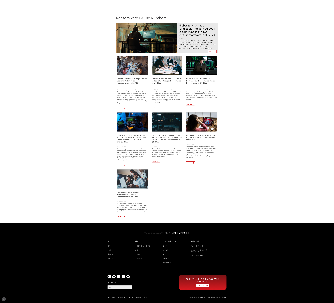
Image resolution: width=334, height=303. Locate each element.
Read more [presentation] (120, 108)
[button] (120, 287)
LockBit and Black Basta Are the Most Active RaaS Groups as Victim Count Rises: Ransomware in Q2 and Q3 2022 (132, 138)
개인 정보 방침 (112, 297)
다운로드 (137, 254)
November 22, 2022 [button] (121, 146)
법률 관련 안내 (122, 297)
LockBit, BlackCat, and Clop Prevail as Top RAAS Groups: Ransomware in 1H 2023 (167, 81)
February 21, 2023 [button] (190, 88)
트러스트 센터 (167, 262)
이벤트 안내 (166, 258)
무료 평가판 (138, 258)
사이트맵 (146, 297)
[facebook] (114, 276)
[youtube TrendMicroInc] (128, 276)
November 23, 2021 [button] (121, 201)
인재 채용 (165, 250)
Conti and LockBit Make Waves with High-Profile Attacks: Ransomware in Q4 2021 (201, 137)
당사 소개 (165, 246)
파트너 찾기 (111, 258)
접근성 (131, 297)
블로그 (109, 246)
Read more (211, 51)
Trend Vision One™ (153, 233)
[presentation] (132, 65)
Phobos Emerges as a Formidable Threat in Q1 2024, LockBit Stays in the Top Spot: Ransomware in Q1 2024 (196, 30)
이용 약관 (138, 297)
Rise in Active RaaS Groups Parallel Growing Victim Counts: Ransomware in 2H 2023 (132, 81)
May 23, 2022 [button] (154, 146)
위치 (164, 254)
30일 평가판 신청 (202, 285)
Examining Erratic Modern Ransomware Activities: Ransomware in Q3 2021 (128, 194)
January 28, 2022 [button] (190, 144)
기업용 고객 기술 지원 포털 (142, 246)
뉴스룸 (109, 250)
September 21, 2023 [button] (156, 88)
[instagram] (123, 276)
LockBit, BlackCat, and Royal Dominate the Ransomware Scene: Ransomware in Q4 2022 (200, 81)
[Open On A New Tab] (118, 276)
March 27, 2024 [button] (120, 88)
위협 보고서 (111, 254)
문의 (136, 250)
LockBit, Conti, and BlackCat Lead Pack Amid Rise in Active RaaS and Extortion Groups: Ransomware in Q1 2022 (167, 138)
